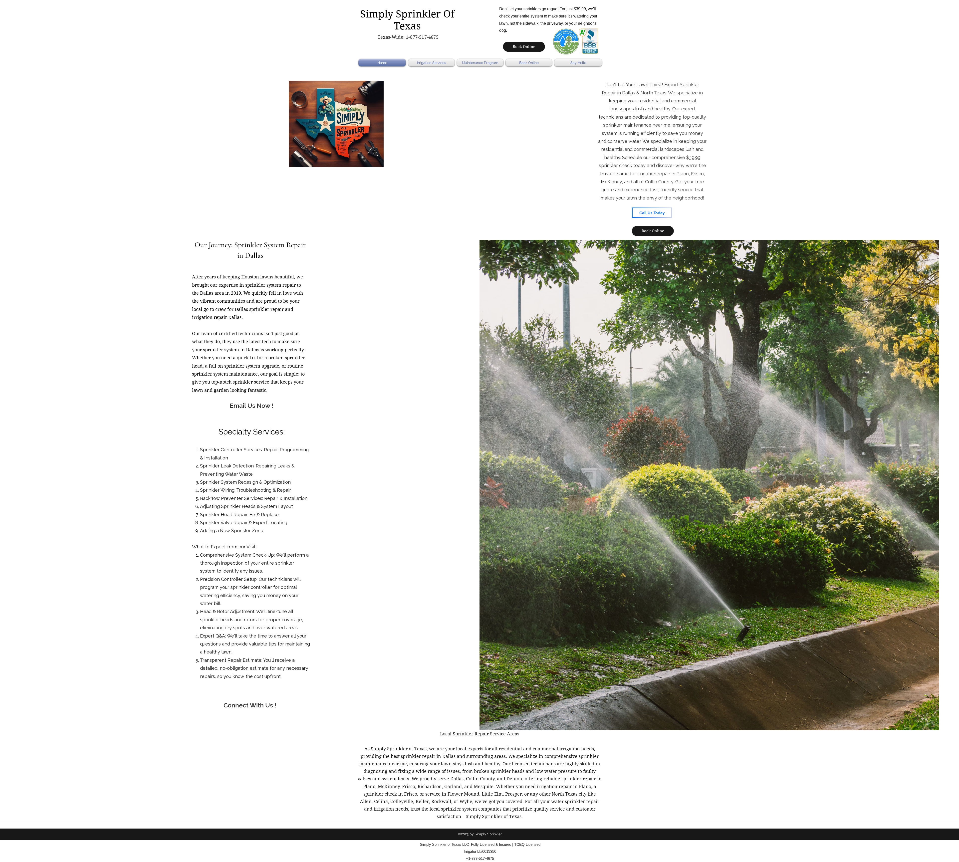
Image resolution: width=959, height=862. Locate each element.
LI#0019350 (486, 851)
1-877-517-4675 (422, 37)
